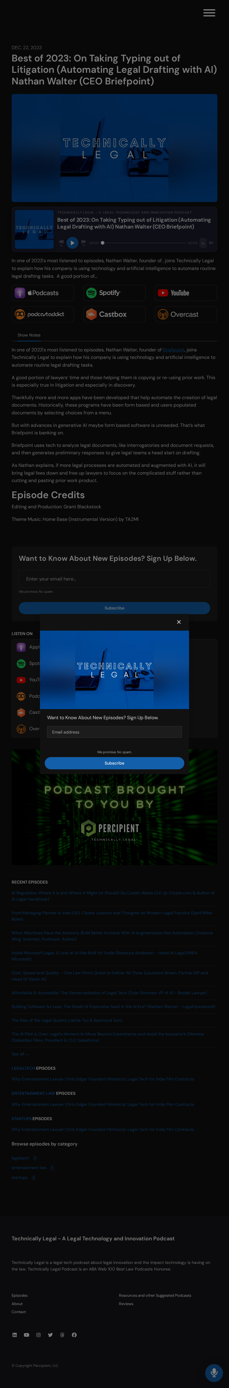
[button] (179, 622)
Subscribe (114, 763)
